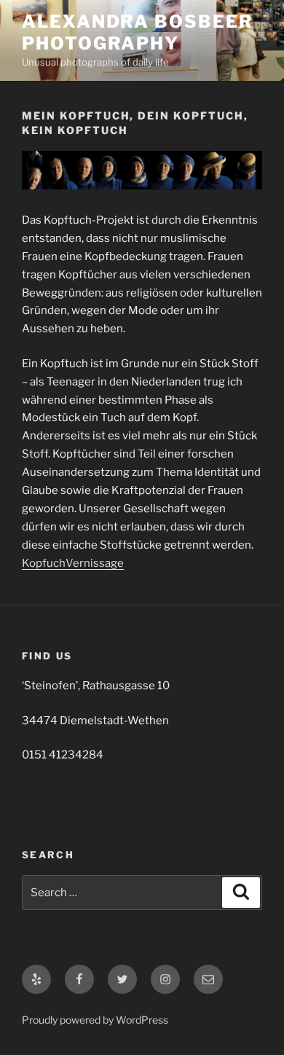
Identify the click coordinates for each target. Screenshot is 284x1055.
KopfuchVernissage (73, 563)
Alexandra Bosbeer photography (137, 32)
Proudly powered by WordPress (95, 1019)
